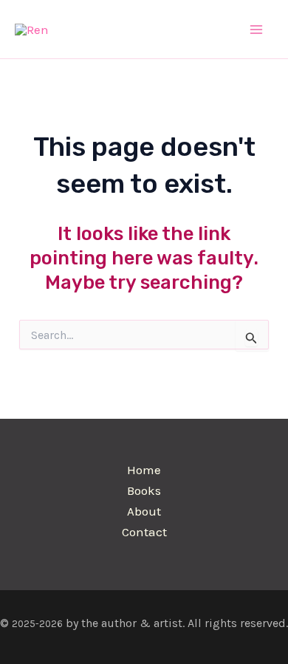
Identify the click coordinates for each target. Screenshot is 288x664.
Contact (144, 531)
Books (144, 490)
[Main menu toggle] (257, 30)
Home (144, 469)
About (144, 511)
